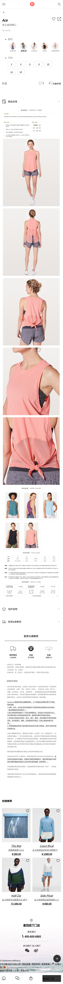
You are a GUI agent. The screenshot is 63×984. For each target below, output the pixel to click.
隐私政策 (26, 963)
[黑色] (45, 46)
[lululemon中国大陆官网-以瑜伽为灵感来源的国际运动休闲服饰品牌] (32, 4)
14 (21, 71)
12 (11, 71)
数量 (4, 83)
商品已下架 (48, 978)
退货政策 (45, 963)
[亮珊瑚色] (55, 46)
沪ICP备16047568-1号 (10, 963)
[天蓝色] (34, 46)
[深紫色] (13, 46)
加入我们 (36, 945)
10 (48, 64)
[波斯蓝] (23, 46)
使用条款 (36, 963)
